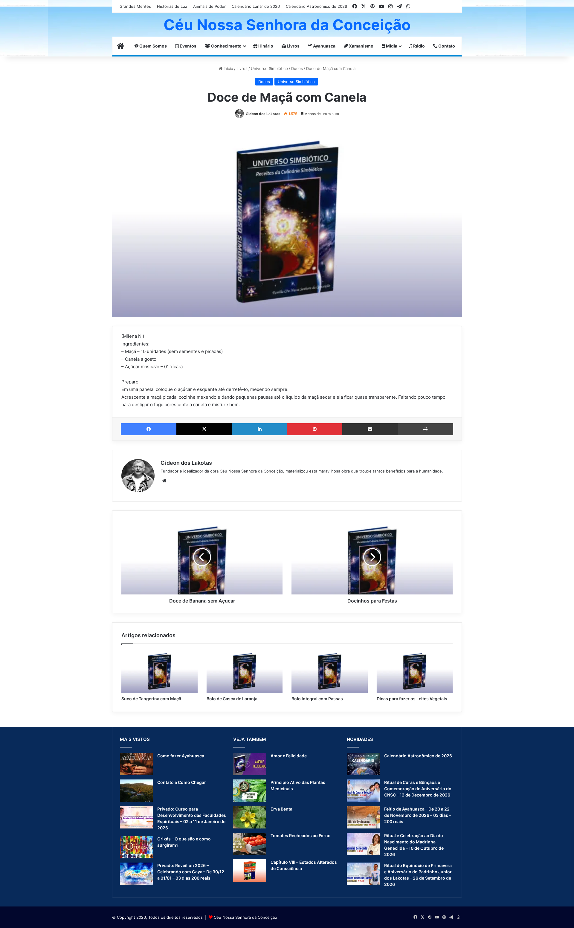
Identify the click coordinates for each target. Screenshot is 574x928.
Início (227, 68)
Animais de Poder (209, 6)
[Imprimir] (425, 429)
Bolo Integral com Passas (317, 698)
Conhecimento (226, 45)
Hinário (265, 45)
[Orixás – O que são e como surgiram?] (136, 847)
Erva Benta (281, 808)
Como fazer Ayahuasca (180, 755)
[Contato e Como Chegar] (136, 790)
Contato (446, 45)
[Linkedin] (259, 429)
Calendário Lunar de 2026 (256, 6)
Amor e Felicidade (289, 755)
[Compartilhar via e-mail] (370, 429)
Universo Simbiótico (269, 68)
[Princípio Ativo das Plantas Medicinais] (249, 790)
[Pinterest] (314, 429)
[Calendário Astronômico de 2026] (363, 764)
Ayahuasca (323, 45)
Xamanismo (360, 45)
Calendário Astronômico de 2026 (316, 6)
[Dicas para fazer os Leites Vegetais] (415, 671)
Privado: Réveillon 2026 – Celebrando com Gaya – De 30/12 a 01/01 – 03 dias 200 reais (190, 871)
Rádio (418, 45)
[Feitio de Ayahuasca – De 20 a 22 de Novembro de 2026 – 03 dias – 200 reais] (363, 817)
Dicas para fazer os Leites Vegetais (412, 698)
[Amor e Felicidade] (249, 764)
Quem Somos (152, 45)
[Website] (164, 480)
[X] (204, 429)
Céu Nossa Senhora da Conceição (245, 917)
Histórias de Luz (172, 6)
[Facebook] (148, 429)
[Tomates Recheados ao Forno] (249, 844)
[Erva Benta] (249, 817)
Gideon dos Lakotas (263, 113)
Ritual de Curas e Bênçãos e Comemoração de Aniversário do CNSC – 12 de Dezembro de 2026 (417, 788)
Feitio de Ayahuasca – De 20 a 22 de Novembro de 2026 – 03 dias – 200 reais (417, 815)
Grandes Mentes (135, 6)
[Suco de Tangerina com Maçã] (159, 671)
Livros (293, 45)
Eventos (187, 45)
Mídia (391, 45)
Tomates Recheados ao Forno (301, 835)
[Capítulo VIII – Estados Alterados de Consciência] (249, 870)
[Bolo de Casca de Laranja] (245, 671)
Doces (297, 68)
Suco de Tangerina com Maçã (151, 698)
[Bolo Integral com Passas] (329, 671)
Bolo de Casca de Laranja (232, 698)
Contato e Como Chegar (181, 782)
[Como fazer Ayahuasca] (136, 764)
